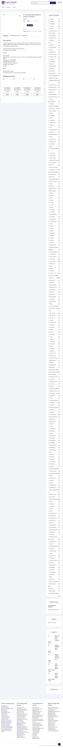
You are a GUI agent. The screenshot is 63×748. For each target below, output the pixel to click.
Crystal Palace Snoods (5, 712)
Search (53, 3)
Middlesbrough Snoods (21, 723)
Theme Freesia (52, 745)
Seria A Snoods (52, 478)
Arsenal (50, 49)
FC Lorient (51, 226)
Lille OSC (51, 346)
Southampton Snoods (5, 725)
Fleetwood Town (52, 245)
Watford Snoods (20, 735)
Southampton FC (52, 487)
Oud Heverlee (52, 393)
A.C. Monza (51, 21)
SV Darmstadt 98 (52, 527)
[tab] (5, 35)
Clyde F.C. (51, 146)
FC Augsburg (52, 209)
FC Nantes (51, 230)
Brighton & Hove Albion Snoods (7, 708)
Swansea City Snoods (21, 734)
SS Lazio (51, 501)
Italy (50, 310)
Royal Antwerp (52, 447)
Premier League (52, 414)
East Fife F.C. (52, 176)
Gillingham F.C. (52, 280)
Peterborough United (53, 407)
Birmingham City (52, 87)
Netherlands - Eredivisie (54, 369)
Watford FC (51, 579)
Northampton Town (53, 376)
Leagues (8, 7)
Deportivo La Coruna (53, 160)
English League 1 (52, 188)
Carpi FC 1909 (52, 122)
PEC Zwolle (51, 405)
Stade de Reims (52, 515)
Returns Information (52, 622)
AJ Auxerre (51, 40)
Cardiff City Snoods (20, 716)
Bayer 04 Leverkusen (53, 75)
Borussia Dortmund (53, 96)
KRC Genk (51, 332)
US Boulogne (52, 558)
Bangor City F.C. (52, 73)
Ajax (50, 42)
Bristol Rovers (52, 108)
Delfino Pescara (52, 157)
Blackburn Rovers (52, 89)
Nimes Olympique (52, 374)
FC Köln (51, 223)
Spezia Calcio (52, 496)
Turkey (50, 553)
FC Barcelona (52, 212)
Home (3, 7)
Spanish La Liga (52, 494)
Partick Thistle (52, 402)
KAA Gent (51, 329)
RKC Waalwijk (52, 442)
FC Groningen (52, 216)
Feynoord (51, 242)
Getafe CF (51, 277)
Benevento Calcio (52, 85)
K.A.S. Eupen (51, 325)
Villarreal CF (51, 574)
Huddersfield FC (52, 301)
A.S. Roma (51, 26)
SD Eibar (51, 475)
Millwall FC (51, 362)
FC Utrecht (51, 240)
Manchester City (52, 355)
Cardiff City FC (52, 120)
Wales (50, 576)
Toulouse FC (52, 548)
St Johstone (51, 506)
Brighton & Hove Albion (54, 106)
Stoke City (51, 522)
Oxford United (52, 395)
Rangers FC (51, 423)
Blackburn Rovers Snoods (22, 710)
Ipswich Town (52, 308)
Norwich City (52, 379)
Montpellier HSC (52, 365)
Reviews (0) (24, 35)
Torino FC (51, 543)
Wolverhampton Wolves (54, 593)
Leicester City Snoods (5, 717)
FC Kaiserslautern (53, 221)
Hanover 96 (51, 292)
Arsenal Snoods (4, 705)
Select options (7, 94)
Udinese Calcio (52, 555)
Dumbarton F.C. (52, 169)
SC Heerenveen (52, 461)
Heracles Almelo (52, 296)
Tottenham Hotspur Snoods (6, 726)
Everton (50, 197)
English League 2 (52, 190)
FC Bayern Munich (53, 214)
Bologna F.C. (51, 92)
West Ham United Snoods (6, 729)
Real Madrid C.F (52, 435)
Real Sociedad (52, 438)
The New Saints (52, 541)
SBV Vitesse (51, 456)
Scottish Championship (54, 468)
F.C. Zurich (51, 205)
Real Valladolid (52, 440)
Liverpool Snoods (4, 718)
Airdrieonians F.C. (52, 38)
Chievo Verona (52, 139)
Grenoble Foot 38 (52, 287)
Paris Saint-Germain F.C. (54, 400)
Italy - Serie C (52, 318)
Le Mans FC (51, 339)
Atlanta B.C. (51, 63)
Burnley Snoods (4, 709)
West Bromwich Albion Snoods (7, 727)
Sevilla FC (51, 482)
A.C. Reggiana (52, 23)
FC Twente (51, 238)
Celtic (50, 127)
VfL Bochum (52, 569)
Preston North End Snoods (22, 728)
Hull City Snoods (20, 720)
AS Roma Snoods (53, 54)
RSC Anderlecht (52, 449)
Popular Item (52, 409)
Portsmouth (51, 412)
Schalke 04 (51, 466)
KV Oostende (52, 334)
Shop (14, 7)
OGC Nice (51, 386)
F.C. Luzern (51, 202)
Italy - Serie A (52, 313)
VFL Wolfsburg (52, 572)
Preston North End (53, 416)
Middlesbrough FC (53, 360)
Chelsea (51, 136)
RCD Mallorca (52, 431)
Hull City (51, 303)
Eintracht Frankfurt (53, 181)
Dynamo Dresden (52, 174)
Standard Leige (52, 520)
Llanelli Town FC (52, 353)
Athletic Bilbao (52, 61)
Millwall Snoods (20, 724)
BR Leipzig (51, 103)
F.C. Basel (51, 200)
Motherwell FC (52, 367)
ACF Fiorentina (52, 33)
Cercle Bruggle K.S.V (53, 129)
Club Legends (52, 143)
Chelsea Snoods (4, 711)
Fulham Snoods (4, 714)
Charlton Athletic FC (53, 134)
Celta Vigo (51, 125)
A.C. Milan (51, 19)
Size (24, 21)
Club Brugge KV (52, 141)
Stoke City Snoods (20, 733)
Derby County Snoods (21, 717)
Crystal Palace (52, 155)
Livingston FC (52, 350)
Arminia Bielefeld (52, 47)
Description (5, 35)
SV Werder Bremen (53, 529)
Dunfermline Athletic (53, 172)
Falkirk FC (51, 207)
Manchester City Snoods (6, 720)
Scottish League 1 (53, 471)
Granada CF (51, 282)
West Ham (51, 588)
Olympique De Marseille (54, 388)
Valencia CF (51, 562)
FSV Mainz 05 (52, 263)
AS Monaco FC (52, 52)
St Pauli (50, 511)
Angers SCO (51, 45)
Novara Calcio (52, 383)
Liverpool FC (51, 348)
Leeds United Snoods (5, 716)
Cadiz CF (51, 117)
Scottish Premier (52, 473)
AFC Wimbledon (52, 35)
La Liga (50, 336)
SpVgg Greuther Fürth (53, 499)
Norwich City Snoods (21, 725)
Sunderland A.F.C (52, 525)
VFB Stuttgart (52, 567)
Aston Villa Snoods (4, 707)
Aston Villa (51, 59)
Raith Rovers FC (52, 421)
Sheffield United (52, 485)
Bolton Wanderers (53, 94)
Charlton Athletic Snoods (22, 715)
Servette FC (51, 480)
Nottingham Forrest (53, 381)
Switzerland (51, 534)
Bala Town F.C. (52, 71)
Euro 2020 (51, 195)
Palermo (51, 398)
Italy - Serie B (52, 315)
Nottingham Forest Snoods (22, 726)
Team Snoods (11, 2)
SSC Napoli (51, 503)
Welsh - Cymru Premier (54, 581)
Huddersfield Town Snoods (22, 719)
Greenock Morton (52, 285)
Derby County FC (52, 162)
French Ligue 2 (52, 261)
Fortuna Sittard (52, 254)
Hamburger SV (52, 289)
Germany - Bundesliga (53, 275)
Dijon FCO (51, 165)
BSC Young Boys (52, 110)
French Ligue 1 (52, 259)
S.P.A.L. (50, 452)
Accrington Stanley (53, 31)
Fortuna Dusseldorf (53, 252)
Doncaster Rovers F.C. (53, 167)
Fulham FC (51, 268)
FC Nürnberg (51, 233)
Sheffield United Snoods (6, 723)
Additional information (15, 35)
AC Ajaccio (51, 28)
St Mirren (51, 508)
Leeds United (52, 341)
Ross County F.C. (52, 445)
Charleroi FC (51, 132)
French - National (52, 256)
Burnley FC (51, 113)
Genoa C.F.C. (51, 270)
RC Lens (51, 426)
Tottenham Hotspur (53, 546)
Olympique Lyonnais (53, 390)
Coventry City (52, 153)
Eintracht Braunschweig (54, 179)
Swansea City (52, 532)
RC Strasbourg (52, 428)
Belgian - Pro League (32, 31)
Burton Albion (52, 115)
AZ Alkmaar (51, 68)
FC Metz (51, 228)
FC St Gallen (51, 235)
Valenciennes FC (52, 565)
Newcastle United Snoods (6, 722)
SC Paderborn (52, 464)
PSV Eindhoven (52, 419)
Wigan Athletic (52, 591)
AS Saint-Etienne (52, 56)
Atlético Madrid (52, 66)
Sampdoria (51, 454)
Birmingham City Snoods (21, 708)
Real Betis (51, 433)
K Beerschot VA (52, 322)
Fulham (50, 266)
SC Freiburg (51, 459)
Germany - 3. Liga (52, 273)
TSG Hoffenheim (52, 551)
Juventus (51, 320)
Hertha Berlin (52, 299)
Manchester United (53, 358)
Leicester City (52, 343)
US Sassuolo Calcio (53, 560)
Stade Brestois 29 (53, 513)
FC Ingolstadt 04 (52, 219)
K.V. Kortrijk (39, 31)
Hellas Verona (52, 294)
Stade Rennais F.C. (53, 518)
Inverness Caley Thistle (54, 306)
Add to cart (30, 25)
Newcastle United (52, 372)
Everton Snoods (4, 713)
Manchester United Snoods (6, 721)
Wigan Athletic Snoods (21, 737)
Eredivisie (51, 193)
